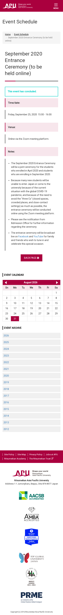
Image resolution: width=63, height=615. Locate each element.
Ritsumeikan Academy (15, 458)
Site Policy (9, 454)
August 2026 (30, 282)
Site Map (21, 454)
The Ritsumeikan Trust (40, 458)
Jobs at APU (52, 454)
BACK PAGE (30, 258)
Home (8, 34)
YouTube (38, 236)
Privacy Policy (35, 454)
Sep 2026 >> (57, 282)
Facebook (23, 236)
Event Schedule (21, 34)
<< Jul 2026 (5, 282)
